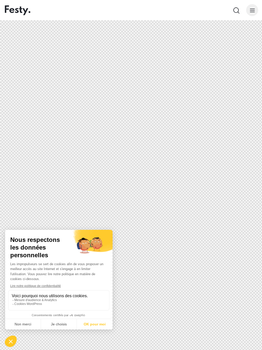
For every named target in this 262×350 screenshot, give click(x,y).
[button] (252, 10)
